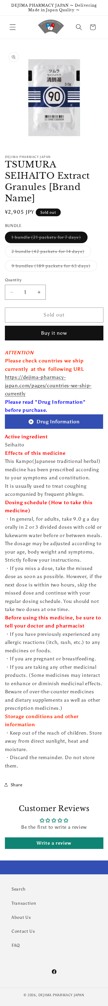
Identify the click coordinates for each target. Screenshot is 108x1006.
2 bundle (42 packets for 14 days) (51, 252)
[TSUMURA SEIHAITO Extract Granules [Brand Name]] (54, 428)
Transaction (24, 903)
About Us (21, 917)
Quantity (13, 279)
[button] (13, 27)
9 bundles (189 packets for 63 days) (54, 267)
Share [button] (16, 784)
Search (19, 889)
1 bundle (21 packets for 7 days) (50, 238)
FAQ (16, 945)
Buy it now (54, 333)
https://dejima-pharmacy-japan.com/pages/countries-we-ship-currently (48, 385)
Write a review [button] (54, 843)
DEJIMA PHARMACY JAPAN (61, 995)
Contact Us (23, 931)
